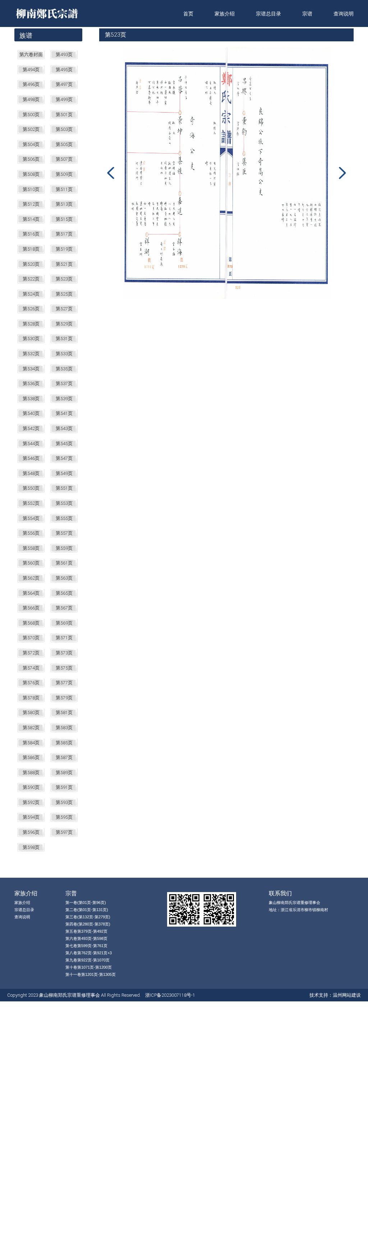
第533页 (64, 353)
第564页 (31, 593)
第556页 (31, 533)
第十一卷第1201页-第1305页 (90, 974)
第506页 (31, 159)
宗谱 (307, 14)
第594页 (31, 817)
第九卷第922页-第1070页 (87, 960)
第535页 (64, 368)
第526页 (31, 308)
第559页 (64, 548)
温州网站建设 (347, 995)
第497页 (64, 84)
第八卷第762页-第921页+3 (88, 953)
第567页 (64, 608)
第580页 (31, 712)
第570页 (31, 637)
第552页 (31, 503)
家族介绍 (225, 14)
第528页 (31, 323)
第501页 (64, 114)
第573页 (64, 652)
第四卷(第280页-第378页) (87, 924)
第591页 (64, 787)
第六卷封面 (31, 54)
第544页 (31, 443)
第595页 (64, 817)
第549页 (64, 473)
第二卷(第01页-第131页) (86, 910)
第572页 (31, 652)
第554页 (31, 518)
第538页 (31, 398)
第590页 (31, 787)
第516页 (31, 234)
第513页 (64, 204)
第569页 (64, 623)
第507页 (64, 159)
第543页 (64, 428)
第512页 (31, 204)
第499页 (64, 99)
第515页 (64, 219)
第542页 (31, 428)
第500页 (31, 114)
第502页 (31, 129)
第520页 (31, 264)
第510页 (31, 189)
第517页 (64, 234)
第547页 (64, 458)
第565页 (64, 593)
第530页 (31, 338)
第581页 (64, 712)
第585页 (64, 742)
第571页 (64, 637)
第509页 (64, 174)
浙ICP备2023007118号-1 (170, 995)
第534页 (31, 368)
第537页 (64, 383)
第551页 (64, 488)
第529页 (64, 323)
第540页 (31, 413)
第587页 (64, 757)
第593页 (64, 802)
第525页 (64, 294)
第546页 (31, 458)
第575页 (64, 668)
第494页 (31, 69)
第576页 (31, 682)
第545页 (64, 443)
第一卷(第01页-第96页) (85, 902)
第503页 (64, 129)
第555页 (64, 518)
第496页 (31, 84)
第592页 (31, 802)
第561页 (64, 563)
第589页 (64, 772)
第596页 (31, 832)
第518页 (31, 249)
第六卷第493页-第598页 (86, 938)
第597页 (64, 832)
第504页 (31, 144)
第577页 (64, 682)
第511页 (64, 189)
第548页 (31, 473)
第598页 (31, 847)
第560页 (31, 563)
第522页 (31, 279)
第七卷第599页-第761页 (86, 945)
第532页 (31, 353)
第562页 (31, 578)
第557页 (64, 533)
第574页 (31, 668)
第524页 (31, 294)
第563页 (64, 578)
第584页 (31, 742)
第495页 (64, 69)
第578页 (31, 697)
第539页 (64, 398)
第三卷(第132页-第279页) (87, 917)
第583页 (64, 727)
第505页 (64, 144)
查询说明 (344, 14)
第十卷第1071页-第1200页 (88, 967)
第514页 (31, 219)
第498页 (31, 99)
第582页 (31, 727)
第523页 (64, 279)
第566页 (31, 608)
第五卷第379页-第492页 (86, 931)
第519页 (64, 249)
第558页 (31, 548)
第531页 (64, 338)
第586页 (31, 757)
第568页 (31, 623)
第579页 (64, 697)
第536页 (31, 383)
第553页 (64, 503)
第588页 (31, 772)
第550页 (31, 488)
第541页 (64, 413)
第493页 (64, 54)
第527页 (64, 308)
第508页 (31, 174)
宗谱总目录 (268, 14)
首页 (188, 14)
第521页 (64, 264)
